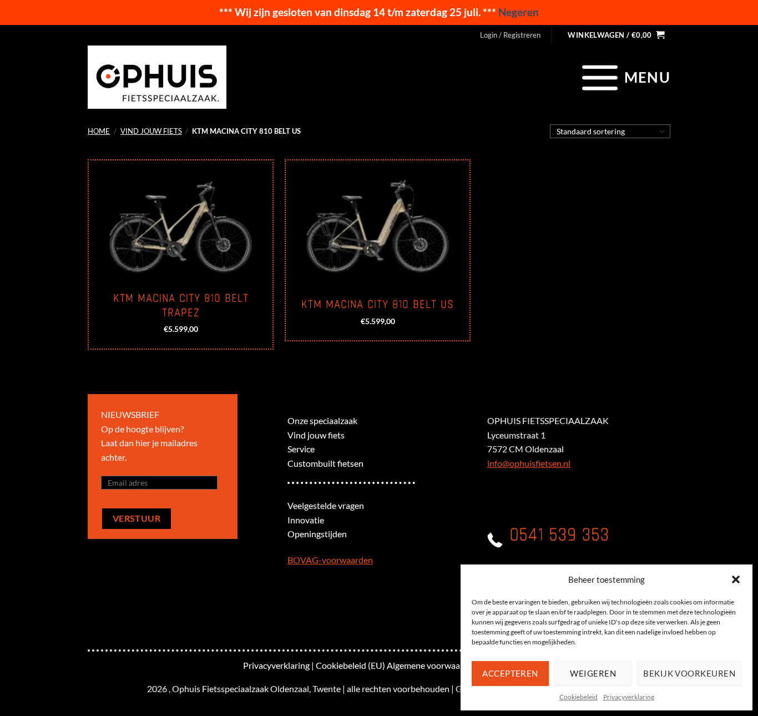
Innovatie (305, 520)
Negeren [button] (518, 12)
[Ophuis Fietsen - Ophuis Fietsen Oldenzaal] (157, 77)
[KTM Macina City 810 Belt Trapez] (181, 223)
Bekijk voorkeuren (689, 673)
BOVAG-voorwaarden (330, 559)
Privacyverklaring (628, 697)
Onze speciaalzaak (322, 420)
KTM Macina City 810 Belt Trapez (181, 305)
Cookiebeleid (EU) (350, 665)
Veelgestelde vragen (325, 505)
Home (99, 131)
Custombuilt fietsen (325, 463)
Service (301, 448)
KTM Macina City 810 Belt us (377, 305)
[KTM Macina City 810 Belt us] (378, 223)
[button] (735, 579)
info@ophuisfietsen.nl (528, 463)
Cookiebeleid (578, 697)
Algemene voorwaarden (432, 665)
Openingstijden (317, 533)
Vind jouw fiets (151, 131)
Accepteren (510, 673)
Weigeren (593, 673)
